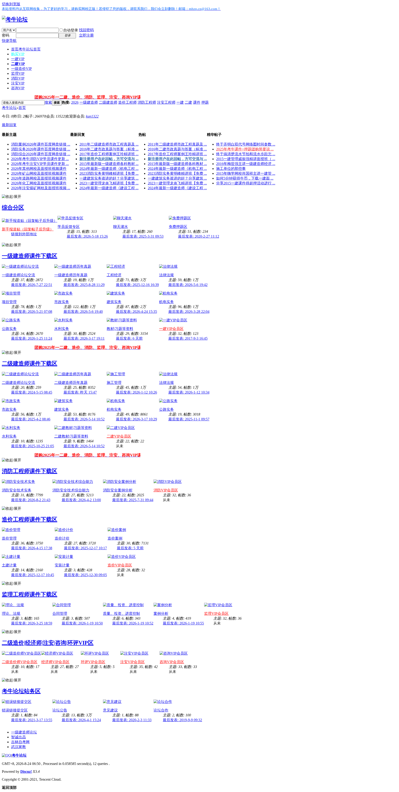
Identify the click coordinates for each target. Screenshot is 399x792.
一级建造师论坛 (24, 732)
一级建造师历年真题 (71, 275)
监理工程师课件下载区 (29, 594)
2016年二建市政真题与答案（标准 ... (109, 149)
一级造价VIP (21, 69)
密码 (5, 35)
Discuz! (26, 771)
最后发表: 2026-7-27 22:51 (31, 285)
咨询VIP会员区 (172, 662)
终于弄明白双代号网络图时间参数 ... (245, 144)
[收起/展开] (11, 196)
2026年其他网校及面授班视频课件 (38, 169)
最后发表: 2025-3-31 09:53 (142, 236)
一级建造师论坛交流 (18, 275)
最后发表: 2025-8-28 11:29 (84, 285)
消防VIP (17, 78)
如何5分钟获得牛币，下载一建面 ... (244, 178)
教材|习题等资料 (120, 329)
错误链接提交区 (15, 710)
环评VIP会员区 (93, 662)
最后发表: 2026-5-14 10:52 (84, 419)
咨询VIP (17, 88)
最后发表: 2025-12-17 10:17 (85, 548)
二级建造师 (108, 102)
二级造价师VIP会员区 (19, 662)
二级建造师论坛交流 (18, 383)
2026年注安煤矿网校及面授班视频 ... (40, 188)
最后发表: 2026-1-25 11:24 (31, 338)
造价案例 (115, 538)
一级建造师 (88, 102)
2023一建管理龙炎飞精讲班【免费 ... (109, 183)
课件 (196, 102)
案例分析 (161, 613)
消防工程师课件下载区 (29, 471)
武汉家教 (18, 747)
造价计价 (62, 538)
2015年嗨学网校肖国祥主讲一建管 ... (245, 173)
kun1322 (92, 116)
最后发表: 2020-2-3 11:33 (131, 720)
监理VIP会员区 (216, 613)
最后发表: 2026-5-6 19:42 (188, 285)
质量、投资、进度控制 (121, 613)
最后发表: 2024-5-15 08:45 (31, 392)
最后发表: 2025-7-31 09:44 (132, 500)
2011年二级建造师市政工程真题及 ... (109, 144)
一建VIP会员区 (171, 329)
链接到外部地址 (24, 234)
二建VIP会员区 (119, 436)
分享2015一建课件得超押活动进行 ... (245, 183)
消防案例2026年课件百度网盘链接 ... (40, 144)
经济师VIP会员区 (55, 662)
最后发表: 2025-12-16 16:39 (137, 285)
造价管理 (9, 538)
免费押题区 (178, 227)
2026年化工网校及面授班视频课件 (38, 183)
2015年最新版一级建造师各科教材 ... (109, 164)
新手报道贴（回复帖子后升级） (28, 229)
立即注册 (86, 35)
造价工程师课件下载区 (29, 519)
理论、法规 (11, 613)
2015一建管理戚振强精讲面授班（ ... (245, 159)
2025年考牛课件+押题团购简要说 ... (245, 149)
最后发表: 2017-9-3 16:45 (188, 338)
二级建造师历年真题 (71, 383)
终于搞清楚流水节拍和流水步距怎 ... (245, 154)
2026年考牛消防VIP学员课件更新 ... (40, 159)
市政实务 (61, 302)
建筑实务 (114, 302)
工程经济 (114, 275)
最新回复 (9, 125)
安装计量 (62, 565)
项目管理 (9, 302)
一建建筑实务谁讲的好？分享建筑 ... (109, 178)
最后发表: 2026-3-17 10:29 (136, 419)
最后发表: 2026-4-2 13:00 (81, 500)
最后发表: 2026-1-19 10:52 (132, 623)
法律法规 (166, 275)
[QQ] (6, 755)
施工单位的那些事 (231, 169)
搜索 (48, 102)
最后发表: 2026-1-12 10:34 (188, 392)
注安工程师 (166, 102)
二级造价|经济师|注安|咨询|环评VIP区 (48, 643)
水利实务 (61, 329)
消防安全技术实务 (16, 490)
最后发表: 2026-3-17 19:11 (84, 338)
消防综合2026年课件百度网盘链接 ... (40, 154)
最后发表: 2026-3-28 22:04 (188, 312)
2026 (75, 102)
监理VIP (17, 73)
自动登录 (70, 30)
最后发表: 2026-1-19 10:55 (183, 623)
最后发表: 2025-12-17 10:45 (32, 575)
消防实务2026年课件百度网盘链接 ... (40, 149)
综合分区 (13, 208)
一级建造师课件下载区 (29, 256)
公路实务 (9, 329)
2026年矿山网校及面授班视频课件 (38, 173)
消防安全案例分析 (118, 490)
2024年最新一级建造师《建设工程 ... (109, 188)
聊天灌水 (120, 227)
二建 (188, 102)
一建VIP (17, 59)
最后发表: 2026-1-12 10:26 (136, 392)
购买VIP (17, 54)
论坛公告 (59, 710)
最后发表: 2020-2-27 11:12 (198, 236)
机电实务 (166, 302)
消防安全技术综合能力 (70, 490)
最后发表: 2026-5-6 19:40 (83, 312)
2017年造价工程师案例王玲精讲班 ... (109, 154)
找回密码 (86, 30)
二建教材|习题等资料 (71, 436)
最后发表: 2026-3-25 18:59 (31, 623)
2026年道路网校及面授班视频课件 (38, 178)
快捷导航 (9, 41)
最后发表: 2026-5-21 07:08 (31, 312)
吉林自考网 (20, 742)
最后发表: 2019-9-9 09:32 (182, 720)
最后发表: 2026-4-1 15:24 (81, 720)
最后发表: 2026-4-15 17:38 (31, 548)
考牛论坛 (9, 108)
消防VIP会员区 (166, 490)
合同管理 (59, 613)
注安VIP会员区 (132, 662)
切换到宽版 (11, 4)
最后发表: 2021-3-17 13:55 (31, 720)
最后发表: (129, 338)
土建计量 (9, 565)
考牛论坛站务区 (21, 691)
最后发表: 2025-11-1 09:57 (188, 419)
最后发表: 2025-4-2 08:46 (30, 419)
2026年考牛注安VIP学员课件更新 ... (40, 164)
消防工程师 (147, 102)
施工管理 (114, 383)
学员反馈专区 (68, 227)
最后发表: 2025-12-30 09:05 (85, 575)
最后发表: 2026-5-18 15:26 (87, 236)
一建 (180, 102)
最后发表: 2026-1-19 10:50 (82, 623)
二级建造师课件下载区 (29, 363)
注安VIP (17, 83)
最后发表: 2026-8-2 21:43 (30, 500)
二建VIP (18, 64)
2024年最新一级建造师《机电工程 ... (109, 169)
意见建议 (110, 710)
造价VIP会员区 (120, 565)
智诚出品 (18, 737)
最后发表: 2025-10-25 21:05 (32, 446)
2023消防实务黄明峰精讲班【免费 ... (109, 173)
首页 (26, 49)
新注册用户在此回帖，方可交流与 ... (109, 159)
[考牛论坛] (15, 19)
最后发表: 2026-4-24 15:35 (136, 312)
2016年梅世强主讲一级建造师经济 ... (245, 164)
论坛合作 (161, 710)
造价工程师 (127, 102)
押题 (205, 102)
